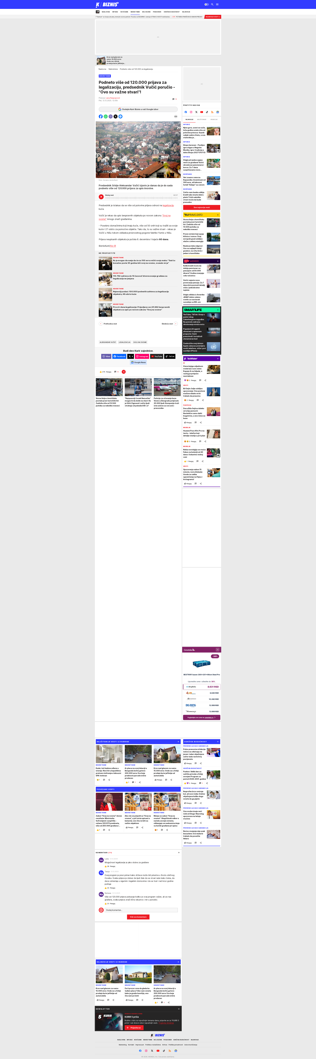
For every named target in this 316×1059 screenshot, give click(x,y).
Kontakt (131, 1045)
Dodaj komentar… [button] (114, 910)
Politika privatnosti (176, 1045)
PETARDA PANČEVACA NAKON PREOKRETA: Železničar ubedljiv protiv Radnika (160, 17)
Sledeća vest (167, 324)
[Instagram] (191, 112)
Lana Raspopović (113, 98)
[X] (196, 112)
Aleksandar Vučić (108, 342)
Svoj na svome (140, 342)
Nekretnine (113, 69)
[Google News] (217, 112)
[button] (174, 99)
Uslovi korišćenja (190, 1045)
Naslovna (102, 69)
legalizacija (124, 342)
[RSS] (212, 112)
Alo (111, 246)
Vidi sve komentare (138, 917)
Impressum (140, 1045)
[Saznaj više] (179, 1009)
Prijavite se (136, 1028)
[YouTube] (201, 112)
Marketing (123, 1045)
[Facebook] (185, 112)
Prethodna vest (110, 324)
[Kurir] (107, 4)
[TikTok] (207, 112)
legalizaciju (168, 205)
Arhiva (164, 1045)
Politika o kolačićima (153, 1045)
